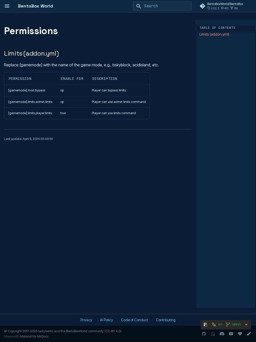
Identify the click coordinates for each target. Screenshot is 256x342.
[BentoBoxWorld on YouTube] (231, 334)
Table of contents (218, 28)
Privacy (86, 320)
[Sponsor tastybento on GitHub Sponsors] (240, 334)
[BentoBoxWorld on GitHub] (204, 334)
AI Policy (106, 320)
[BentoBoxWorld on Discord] (222, 334)
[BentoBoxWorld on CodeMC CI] (213, 334)
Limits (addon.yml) (214, 34)
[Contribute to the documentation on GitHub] (249, 334)
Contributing (166, 320)
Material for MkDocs (34, 336)
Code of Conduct (134, 320)
